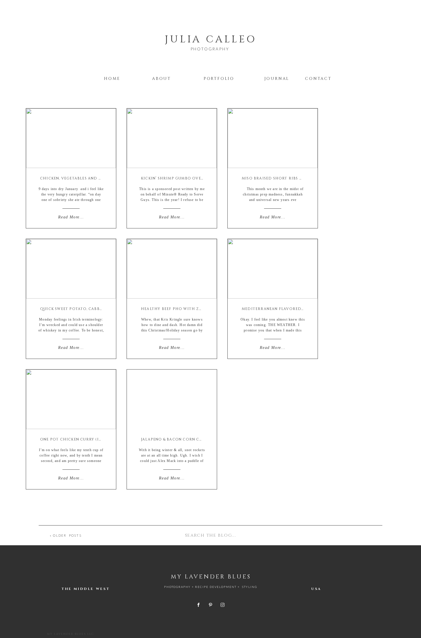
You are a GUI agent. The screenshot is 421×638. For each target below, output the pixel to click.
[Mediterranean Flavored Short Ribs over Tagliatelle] (273, 269)
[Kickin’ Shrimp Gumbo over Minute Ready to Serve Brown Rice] (172, 138)
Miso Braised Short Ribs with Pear (282, 178)
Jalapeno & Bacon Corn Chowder (180, 439)
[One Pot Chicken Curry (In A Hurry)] (71, 399)
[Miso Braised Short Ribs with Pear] (273, 138)
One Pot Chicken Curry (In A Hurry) (81, 439)
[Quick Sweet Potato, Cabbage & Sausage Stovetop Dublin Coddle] (71, 269)
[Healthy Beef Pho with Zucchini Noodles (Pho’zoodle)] (172, 269)
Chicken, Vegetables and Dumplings (81, 178)
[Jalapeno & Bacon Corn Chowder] (172, 399)
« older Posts (66, 535)
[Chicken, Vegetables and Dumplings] (71, 138)
